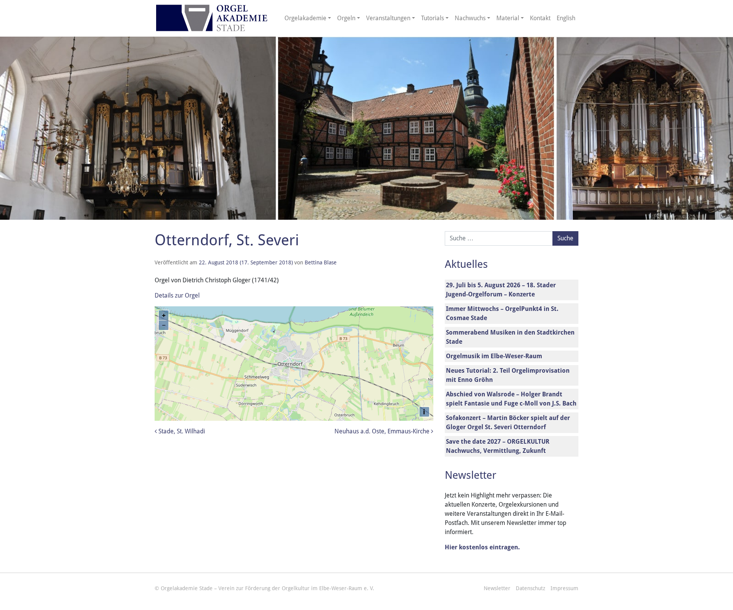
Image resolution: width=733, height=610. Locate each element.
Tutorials (432, 18)
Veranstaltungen (388, 18)
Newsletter (497, 588)
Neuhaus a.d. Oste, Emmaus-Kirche (382, 431)
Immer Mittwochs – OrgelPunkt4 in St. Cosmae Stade (502, 313)
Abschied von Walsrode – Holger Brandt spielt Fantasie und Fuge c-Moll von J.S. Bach (511, 399)
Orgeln (346, 18)
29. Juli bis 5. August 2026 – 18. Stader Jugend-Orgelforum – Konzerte (501, 290)
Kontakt (540, 18)
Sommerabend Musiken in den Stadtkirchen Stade (510, 337)
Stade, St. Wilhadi (181, 431)
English (566, 18)
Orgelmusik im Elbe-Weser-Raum (494, 356)
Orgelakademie (305, 18)
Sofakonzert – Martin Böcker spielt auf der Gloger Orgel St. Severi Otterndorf (508, 422)
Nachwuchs (470, 18)
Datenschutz (530, 588)
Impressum (564, 588)
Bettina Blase (321, 262)
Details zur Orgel (177, 295)
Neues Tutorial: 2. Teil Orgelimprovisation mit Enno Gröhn (508, 375)
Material (507, 18)
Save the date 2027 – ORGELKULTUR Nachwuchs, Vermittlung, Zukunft (497, 446)
